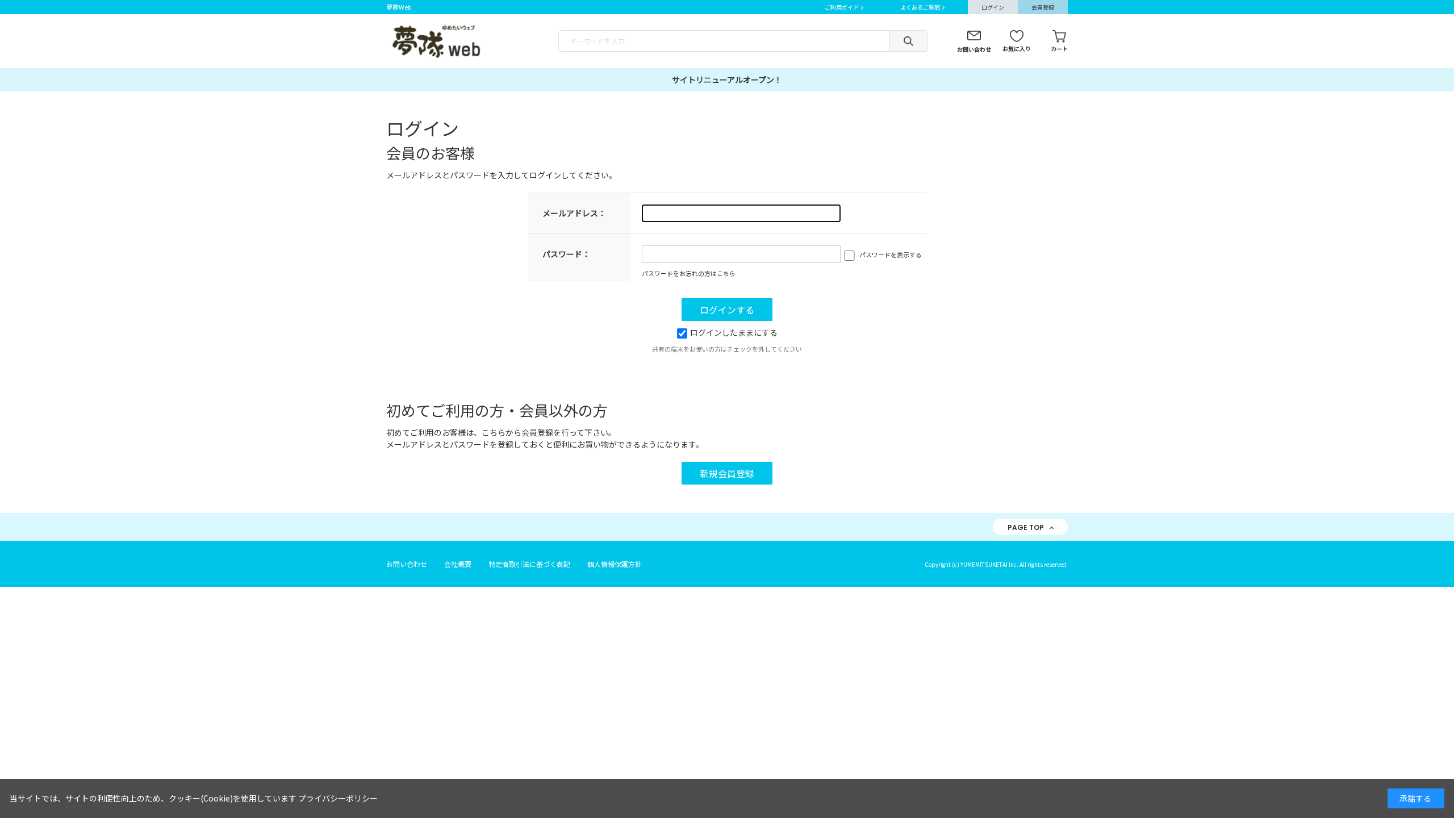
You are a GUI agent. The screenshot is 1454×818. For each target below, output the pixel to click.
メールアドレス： (574, 213)
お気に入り (1016, 48)
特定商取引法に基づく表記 (529, 564)
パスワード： (566, 254)
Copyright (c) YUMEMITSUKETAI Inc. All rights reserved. (996, 564)
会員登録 (1042, 7)
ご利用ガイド (842, 7)
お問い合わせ (974, 49)
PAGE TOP (1026, 527)
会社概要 (457, 564)
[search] (908, 41)
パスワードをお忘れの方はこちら (689, 273)
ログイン (992, 7)
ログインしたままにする (734, 332)
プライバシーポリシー (338, 798)
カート (1059, 48)
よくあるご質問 (920, 7)
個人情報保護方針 (614, 564)
